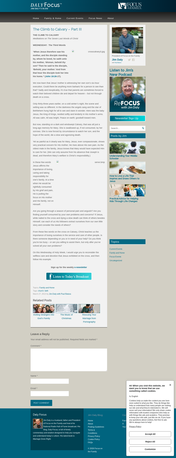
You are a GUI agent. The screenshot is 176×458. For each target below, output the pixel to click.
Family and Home (46, 288)
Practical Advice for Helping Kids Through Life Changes (124, 199)
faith (46, 291)
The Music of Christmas (66, 316)
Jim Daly (46, 6)
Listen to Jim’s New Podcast (121, 72)
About (90, 424)
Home (90, 421)
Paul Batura (118, 62)
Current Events (116, 249)
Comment (36, 346)
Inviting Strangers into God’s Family (43, 316)
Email (34, 388)
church (41, 291)
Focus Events (115, 257)
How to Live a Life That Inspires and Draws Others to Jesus (124, 178)
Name (34, 376)
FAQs (90, 442)
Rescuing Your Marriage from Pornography (89, 318)
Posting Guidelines (96, 427)
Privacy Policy (94, 436)
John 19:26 (51, 76)
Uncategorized (116, 261)
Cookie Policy (94, 439)
